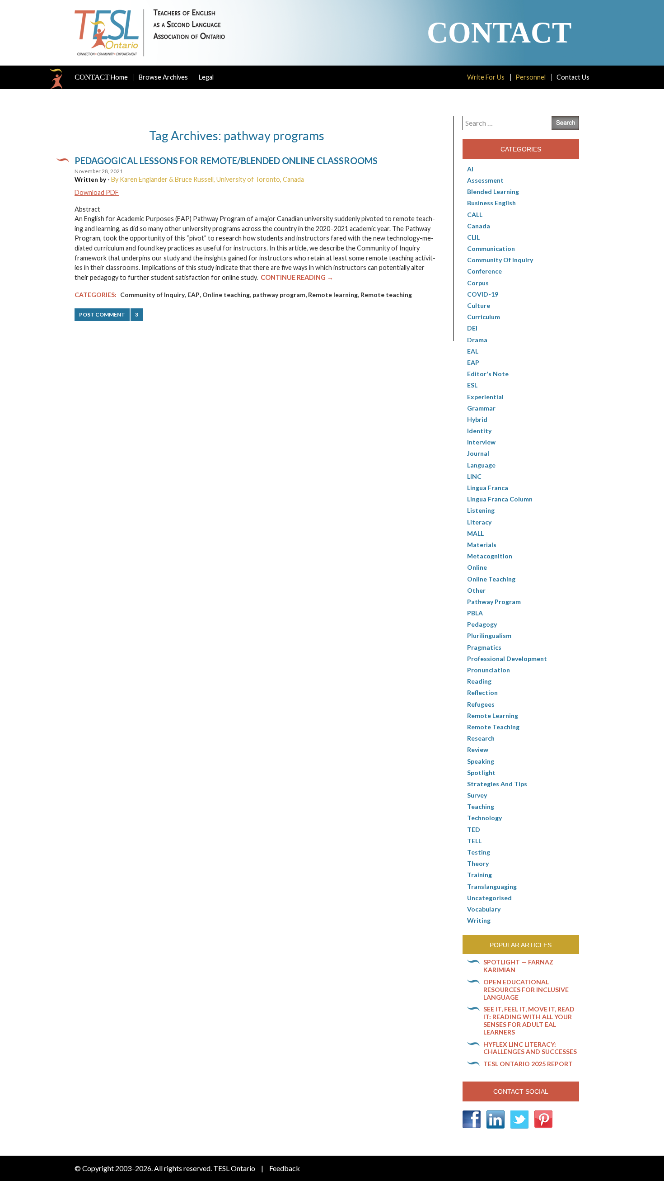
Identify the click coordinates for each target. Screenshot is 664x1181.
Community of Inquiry (152, 294)
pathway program (279, 294)
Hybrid (477, 419)
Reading (479, 681)
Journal (478, 453)
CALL (474, 214)
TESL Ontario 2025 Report (528, 1064)
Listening (481, 510)
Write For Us (486, 77)
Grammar (481, 408)
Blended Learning (493, 191)
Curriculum (483, 317)
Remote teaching (386, 294)
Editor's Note (488, 374)
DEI (472, 328)
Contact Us (572, 77)
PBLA (475, 613)
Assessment (485, 180)
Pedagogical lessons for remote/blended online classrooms (226, 160)
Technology (484, 818)
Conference (484, 271)
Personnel (530, 77)
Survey (477, 795)
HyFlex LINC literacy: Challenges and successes (530, 1048)
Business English (491, 203)
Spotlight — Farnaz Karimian (518, 965)
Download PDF (97, 192)
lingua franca (487, 487)
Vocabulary (483, 909)
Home (101, 77)
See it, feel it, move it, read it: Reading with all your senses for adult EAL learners (529, 1020)
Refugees (481, 704)
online (477, 567)
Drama (477, 340)
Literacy (479, 522)
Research (481, 738)
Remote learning (333, 294)
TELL (474, 841)
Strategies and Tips (497, 784)
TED (473, 829)
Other (476, 590)
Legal (206, 77)
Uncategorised (489, 898)
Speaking (480, 761)
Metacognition (489, 556)
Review (477, 749)
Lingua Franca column (500, 499)
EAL (472, 351)
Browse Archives (163, 77)
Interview (481, 442)
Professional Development (507, 658)
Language (481, 465)
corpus (478, 283)
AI (470, 169)
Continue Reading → (297, 277)
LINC (474, 476)
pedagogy (482, 624)
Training (479, 875)
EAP (193, 294)
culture (478, 305)
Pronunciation (488, 670)
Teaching (480, 806)
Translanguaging (492, 886)
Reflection (482, 692)
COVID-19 (482, 294)
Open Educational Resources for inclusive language (526, 989)
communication (491, 248)
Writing (479, 920)
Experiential (485, 397)
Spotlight (481, 772)
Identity (479, 431)
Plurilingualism (489, 635)
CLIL (473, 237)
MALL (475, 533)
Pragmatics (484, 647)
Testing (478, 852)
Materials (481, 544)
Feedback (284, 1168)
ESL (472, 385)
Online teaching (226, 294)
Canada (478, 226)
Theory (478, 863)
